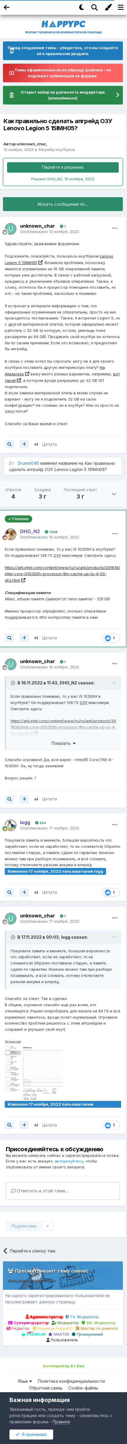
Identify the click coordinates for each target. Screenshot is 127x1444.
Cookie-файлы (83, 1388)
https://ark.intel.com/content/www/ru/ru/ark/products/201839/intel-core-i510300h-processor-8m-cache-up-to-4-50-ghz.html (62, 574)
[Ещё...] (115, 228)
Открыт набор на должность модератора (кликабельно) (63, 95)
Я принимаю (33, 1434)
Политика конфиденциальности (71, 1381)
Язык (23, 1381)
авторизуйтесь (69, 1161)
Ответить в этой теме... (42, 1191)
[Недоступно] (34, 1072)
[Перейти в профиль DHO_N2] (11, 534)
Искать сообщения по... (63, 204)
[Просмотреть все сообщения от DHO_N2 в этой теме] (9, 638)
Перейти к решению (63, 167)
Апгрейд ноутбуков (56, 149)
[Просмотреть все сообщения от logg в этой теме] (9, 892)
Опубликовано (49, 231)
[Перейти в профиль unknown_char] (11, 229)
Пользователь (64, 1339)
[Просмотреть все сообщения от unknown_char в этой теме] (9, 444)
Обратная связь (46, 1388)
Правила (61, 1421)
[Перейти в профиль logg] (11, 825)
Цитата (49, 444)
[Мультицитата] (24, 444)
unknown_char (31, 143)
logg (65, 937)
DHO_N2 (68, 682)
